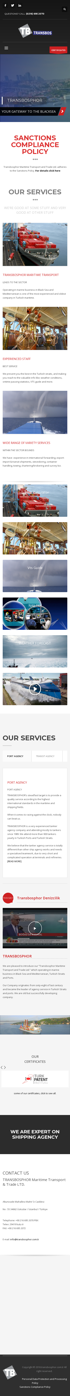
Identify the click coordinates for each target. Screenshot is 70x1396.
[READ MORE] (14, 861)
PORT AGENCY (15, 756)
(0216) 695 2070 (35, 13)
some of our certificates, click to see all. (35, 1093)
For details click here (47, 170)
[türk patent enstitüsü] (35, 1079)
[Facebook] (5, 5)
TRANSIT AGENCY (45, 756)
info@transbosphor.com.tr (24, 1239)
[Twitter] (12, 5)
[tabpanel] (35, 88)
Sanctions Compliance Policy (35, 1386)
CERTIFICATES (58, 50)
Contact (39, 110)
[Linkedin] (19, 5)
